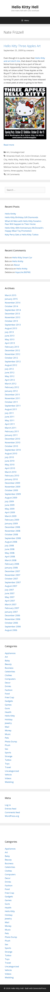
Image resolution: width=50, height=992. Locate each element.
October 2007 (11, 578)
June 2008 (9, 549)
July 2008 (9, 545)
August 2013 (11, 328)
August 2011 (11, 409)
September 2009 (13, 494)
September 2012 (13, 361)
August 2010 (11, 453)
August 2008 (11, 541)
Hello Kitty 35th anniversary (32, 159)
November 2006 (12, 619)
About (17, 264)
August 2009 (11, 497)
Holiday (8, 719)
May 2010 (9, 464)
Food (7, 693)
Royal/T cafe (39, 167)
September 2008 (13, 538)
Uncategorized (17, 152)
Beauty (8, 664)
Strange (8, 756)
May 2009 (9, 508)
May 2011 (9, 420)
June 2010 (9, 460)
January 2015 (11, 298)
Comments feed (12, 812)
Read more (9, 144)
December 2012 (12, 350)
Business (9, 668)
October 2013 (11, 321)
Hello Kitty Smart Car (22, 257)
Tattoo (8, 759)
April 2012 (10, 379)
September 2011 (13, 405)
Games (8, 704)
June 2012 (9, 372)
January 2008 (11, 567)
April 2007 (10, 600)
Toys (7, 763)
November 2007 (12, 575)
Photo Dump (11, 741)
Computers (10, 679)
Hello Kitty (13, 159)
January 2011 (11, 435)
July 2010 (9, 457)
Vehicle (8, 774)
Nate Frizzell (26, 167)
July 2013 (9, 332)
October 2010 (11, 446)
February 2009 (12, 519)
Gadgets (9, 701)
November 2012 (12, 354)
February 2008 (12, 563)
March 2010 (10, 472)
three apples (17, 170)
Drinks (8, 686)
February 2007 (12, 608)
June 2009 (9, 505)
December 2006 (12, 615)
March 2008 (10, 560)
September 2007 (13, 582)
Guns (7, 708)
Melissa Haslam (11, 167)
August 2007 (11, 586)
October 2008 (11, 534)
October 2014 (11, 306)
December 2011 (12, 394)
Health (8, 712)
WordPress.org (12, 816)
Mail (7, 726)
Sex (6, 748)
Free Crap (9, 697)
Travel (8, 767)
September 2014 (13, 310)
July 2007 (9, 589)
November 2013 (12, 317)
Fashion (8, 690)
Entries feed (10, 808)
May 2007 (9, 597)
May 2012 (9, 376)
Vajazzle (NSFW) (22, 272)
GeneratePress (39, 988)
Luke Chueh (33, 163)
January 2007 (11, 611)
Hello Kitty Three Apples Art (22, 46)
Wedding (9, 782)
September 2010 (13, 449)
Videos (8, 778)
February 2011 (12, 431)
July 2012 (9, 368)
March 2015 (10, 295)
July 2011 (9, 413)
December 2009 (12, 483)
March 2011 (10, 427)
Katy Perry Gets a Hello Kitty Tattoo (21, 234)
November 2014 (12, 302)
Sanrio (7, 170)
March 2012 (10, 383)
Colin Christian (32, 155)
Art (7, 152)
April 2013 (10, 343)
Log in (8, 805)
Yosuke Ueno (30, 170)
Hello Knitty (10, 213)
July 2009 (9, 501)
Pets (7, 737)
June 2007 (9, 593)
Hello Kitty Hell (25, 6)
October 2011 (11, 402)
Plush (7, 745)
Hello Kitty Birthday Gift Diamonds (21, 217)
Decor (7, 682)
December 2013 (12, 313)
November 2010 (12, 442)
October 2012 (11, 357)
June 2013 (9, 335)
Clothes (8, 675)
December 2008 (12, 527)
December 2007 (12, 571)
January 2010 (11, 479)
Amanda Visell (13, 155)
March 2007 (10, 604)
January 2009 (11, 523)
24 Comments (13, 174)
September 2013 (13, 324)
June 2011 (9, 416)
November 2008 (12, 530)
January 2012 (11, 391)
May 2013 (9, 339)
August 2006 (11, 630)
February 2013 (12, 346)
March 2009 (10, 516)
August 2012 (11, 365)
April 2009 (10, 512)
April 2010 (10, 468)
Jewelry (8, 723)
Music (8, 734)
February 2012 (12, 387)
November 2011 (12, 398)
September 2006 (13, 626)
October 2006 (11, 622)
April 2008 (10, 556)
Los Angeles (20, 163)
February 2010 (12, 475)
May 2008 (9, 553)
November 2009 (12, 486)
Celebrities (10, 671)
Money (8, 730)
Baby (7, 660)
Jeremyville (9, 163)
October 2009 (11, 490)
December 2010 (12, 438)
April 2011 (10, 424)
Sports (8, 752)
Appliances (10, 653)
